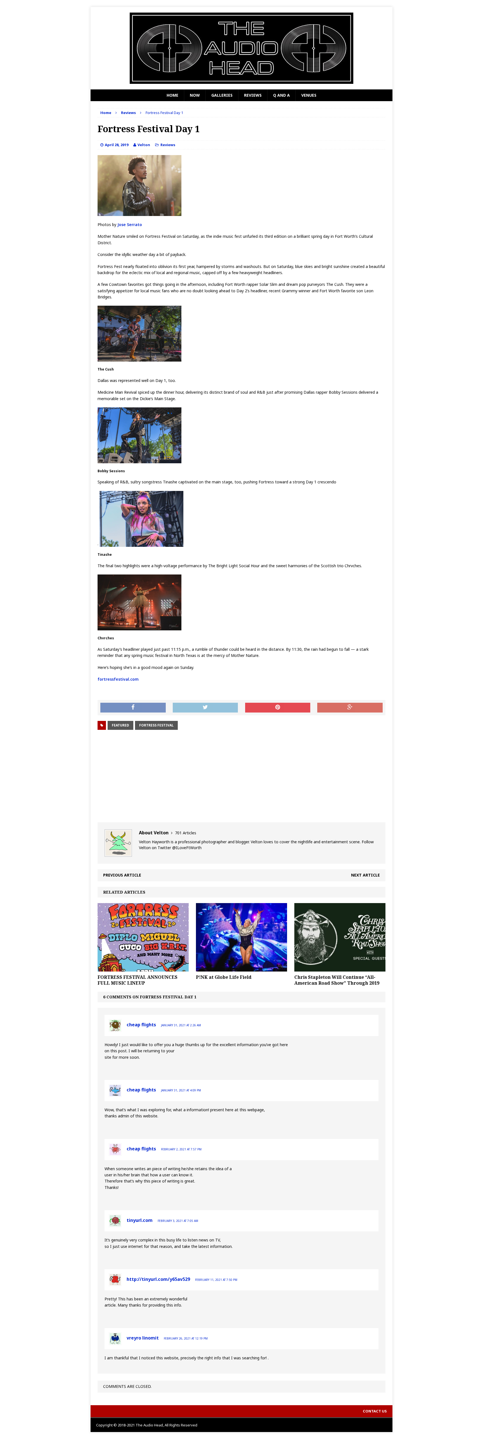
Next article (365, 875)
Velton (144, 144)
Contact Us (375, 1411)
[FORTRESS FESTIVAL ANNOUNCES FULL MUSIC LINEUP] (143, 968)
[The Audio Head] (241, 48)
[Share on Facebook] (133, 708)
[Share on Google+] (350, 708)
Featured (120, 725)
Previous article (122, 875)
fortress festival (156, 725)
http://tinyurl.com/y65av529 (158, 1279)
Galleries (222, 95)
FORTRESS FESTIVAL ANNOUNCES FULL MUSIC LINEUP (137, 980)
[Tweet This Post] (205, 708)
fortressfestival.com (118, 679)
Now (195, 95)
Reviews (253, 95)
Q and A (281, 95)
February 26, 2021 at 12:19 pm (186, 1338)
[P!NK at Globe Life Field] (241, 968)
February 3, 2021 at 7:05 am (178, 1221)
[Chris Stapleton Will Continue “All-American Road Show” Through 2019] (339, 968)
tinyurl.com (140, 1220)
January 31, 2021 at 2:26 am (181, 1025)
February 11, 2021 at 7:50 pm (216, 1280)
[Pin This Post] (278, 708)
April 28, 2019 (116, 144)
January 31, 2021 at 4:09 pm (181, 1090)
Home (172, 95)
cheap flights (141, 1025)
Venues (308, 95)
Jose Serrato (129, 224)
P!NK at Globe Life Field (224, 977)
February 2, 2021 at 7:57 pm (181, 1149)
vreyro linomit (143, 1338)
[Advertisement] (241, 776)
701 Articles (185, 832)
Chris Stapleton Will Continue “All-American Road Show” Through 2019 (336, 980)
